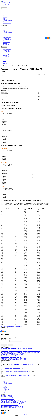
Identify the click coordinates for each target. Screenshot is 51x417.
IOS (4, 381)
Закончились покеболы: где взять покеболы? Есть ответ (13, 359)
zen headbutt (17, 326)
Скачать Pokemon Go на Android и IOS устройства (12, 407)
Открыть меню (4, 25)
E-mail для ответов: (5, 340)
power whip (6, 326)
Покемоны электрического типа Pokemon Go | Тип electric (14, 401)
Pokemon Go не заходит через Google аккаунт (11, 357)
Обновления (6, 389)
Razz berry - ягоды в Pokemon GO (12, 368)
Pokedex (5, 382)
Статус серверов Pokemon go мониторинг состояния (12, 406)
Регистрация (6, 4)
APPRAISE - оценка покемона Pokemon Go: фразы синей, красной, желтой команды (20, 352)
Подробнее (3, 349)
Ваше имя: (3, 339)
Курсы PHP (25, 414)
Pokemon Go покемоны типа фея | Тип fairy (10, 400)
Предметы (5, 384)
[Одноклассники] (48, 38)
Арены (4, 388)
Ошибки (5, 390)
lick (21, 326)
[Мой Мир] (49, 38)
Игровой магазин (7, 392)
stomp (2, 326)
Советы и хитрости (7, 383)
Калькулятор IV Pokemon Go (7, 396)
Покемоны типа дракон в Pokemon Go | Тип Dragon (12, 402)
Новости (5, 378)
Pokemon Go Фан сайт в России (8, 415)
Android (5, 379)
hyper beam (11, 326)
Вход (4, 5)
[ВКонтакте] (46, 38)
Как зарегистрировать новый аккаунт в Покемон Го (12, 354)
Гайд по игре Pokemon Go (6, 395)
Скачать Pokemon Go (5, 2)
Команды (5, 387)
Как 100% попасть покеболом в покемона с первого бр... (21, 364)
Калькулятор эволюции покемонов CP (9, 405)
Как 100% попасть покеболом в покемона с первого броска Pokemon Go (17, 348)
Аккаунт (5, 386)
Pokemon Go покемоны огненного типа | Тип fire (12, 403)
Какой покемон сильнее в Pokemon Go (9, 397)
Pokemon (3, 330)
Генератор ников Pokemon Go (7, 399)
